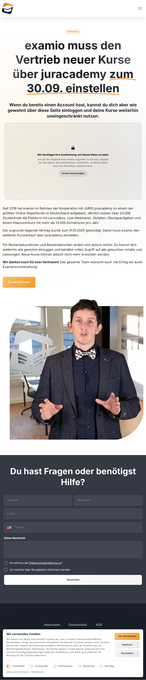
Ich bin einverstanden (73, 173)
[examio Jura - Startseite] (7, 8)
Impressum (38, 672)
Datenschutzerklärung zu (45, 563)
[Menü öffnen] (141, 8)
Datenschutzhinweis (17, 672)
